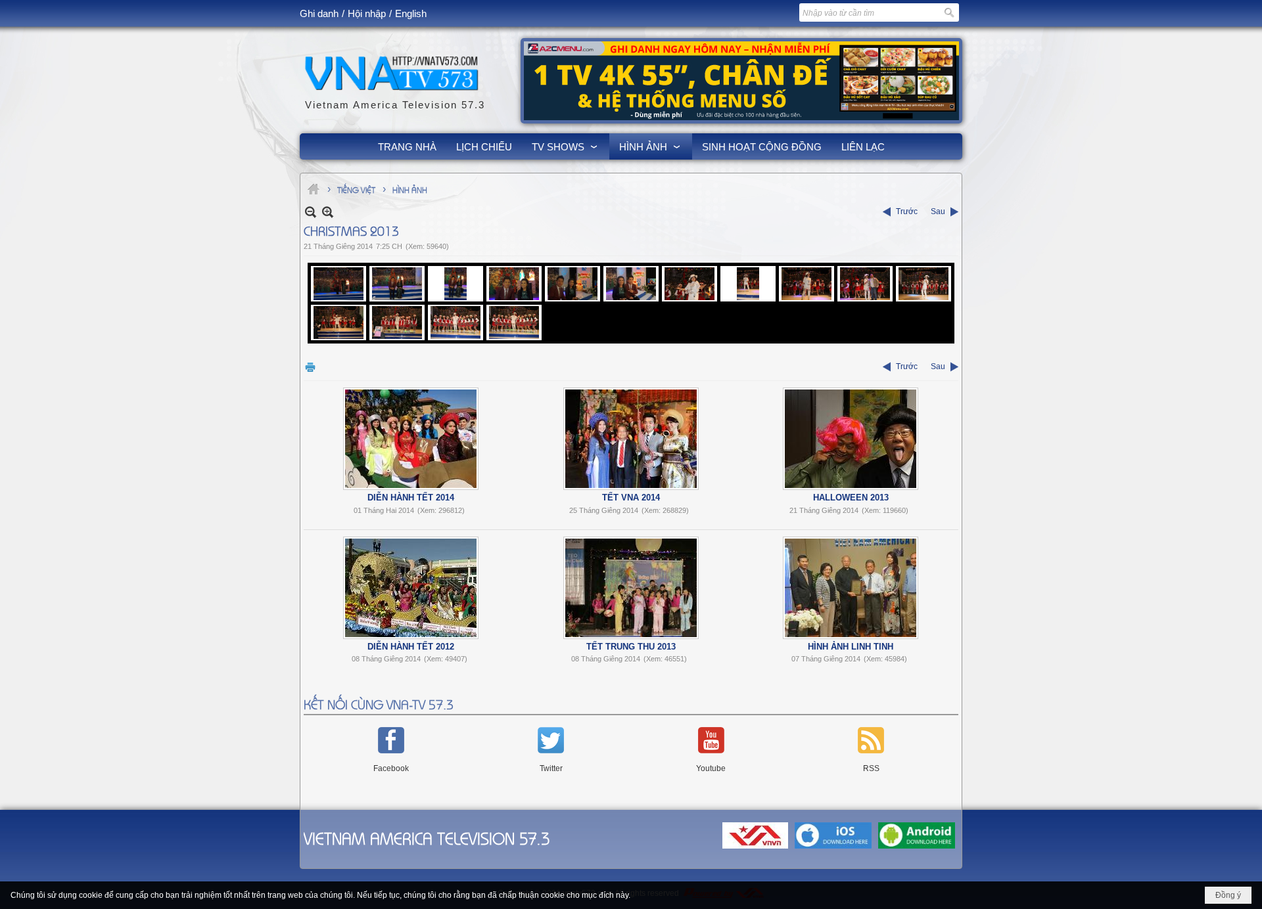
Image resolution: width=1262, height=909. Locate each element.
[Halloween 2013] (850, 438)
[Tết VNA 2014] (631, 438)
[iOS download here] (833, 849)
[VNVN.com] (755, 849)
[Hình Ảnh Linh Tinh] (850, 588)
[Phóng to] (328, 212)
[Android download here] (916, 849)
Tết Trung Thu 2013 (631, 647)
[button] (565, 146)
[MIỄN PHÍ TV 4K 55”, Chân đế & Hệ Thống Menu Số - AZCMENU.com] (741, 80)
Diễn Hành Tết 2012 (410, 647)
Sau (938, 211)
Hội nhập (367, 13)
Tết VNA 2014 (631, 497)
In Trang (310, 367)
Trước (907, 211)
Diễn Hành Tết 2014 (410, 497)
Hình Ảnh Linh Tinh (850, 647)
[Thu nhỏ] (310, 212)
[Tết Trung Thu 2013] (631, 588)
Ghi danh (319, 13)
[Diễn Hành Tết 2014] (411, 438)
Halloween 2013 (851, 497)
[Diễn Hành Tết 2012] (411, 588)
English (411, 13)
